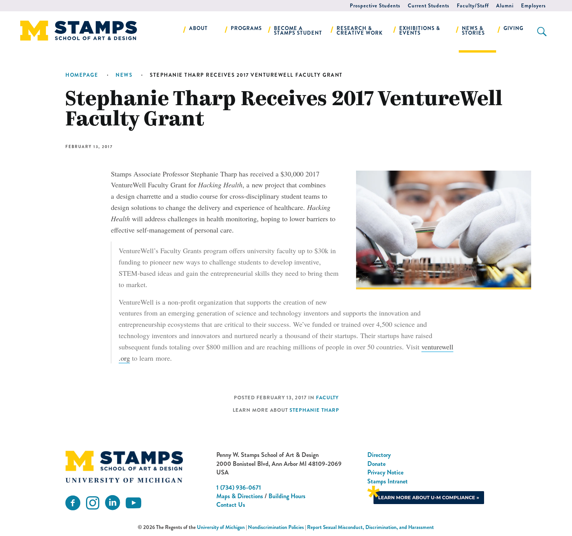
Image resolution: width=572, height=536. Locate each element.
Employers (533, 5)
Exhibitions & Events (419, 31)
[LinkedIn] (112, 503)
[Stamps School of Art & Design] (124, 467)
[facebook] (72, 503)
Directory (379, 454)
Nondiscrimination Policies (276, 527)
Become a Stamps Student (298, 31)
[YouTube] (133, 503)
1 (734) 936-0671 (238, 487)
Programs (246, 28)
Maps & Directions (239, 496)
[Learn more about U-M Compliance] (425, 494)
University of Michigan (221, 527)
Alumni (505, 5)
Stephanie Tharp (314, 410)
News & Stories (473, 31)
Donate (376, 463)
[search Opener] (542, 31)
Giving (513, 28)
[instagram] (92, 503)
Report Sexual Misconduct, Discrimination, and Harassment (370, 527)
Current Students (428, 5)
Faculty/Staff (473, 5)
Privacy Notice (385, 472)
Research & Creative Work (360, 31)
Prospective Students (375, 5)
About (198, 28)
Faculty (327, 397)
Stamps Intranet (387, 481)
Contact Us (230, 504)
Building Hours (286, 496)
